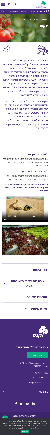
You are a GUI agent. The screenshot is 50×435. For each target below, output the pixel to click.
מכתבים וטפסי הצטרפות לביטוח (27, 283)
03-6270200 (37, 372)
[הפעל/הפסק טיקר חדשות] (47, 11)
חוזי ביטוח (40, 269)
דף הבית (45, 19)
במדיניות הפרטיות (14, 428)
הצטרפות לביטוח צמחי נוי (23, 11)
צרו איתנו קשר (38, 355)
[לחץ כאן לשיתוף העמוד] (6, 48)
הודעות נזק (39, 297)
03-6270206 (38, 377)
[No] (47, 426)
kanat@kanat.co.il (34, 382)
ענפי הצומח (34, 19)
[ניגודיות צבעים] (9, 4)
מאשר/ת (25, 431)
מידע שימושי (38, 308)
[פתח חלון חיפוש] (15, 4)
